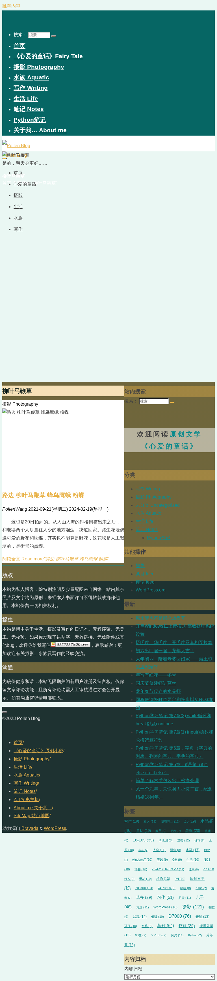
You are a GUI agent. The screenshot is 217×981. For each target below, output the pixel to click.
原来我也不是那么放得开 (160, 618)
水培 (147, 926)
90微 (140, 935)
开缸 (202, 916)
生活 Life (144, 521)
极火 (150, 821)
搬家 (194, 869)
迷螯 (183, 840)
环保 (130, 926)
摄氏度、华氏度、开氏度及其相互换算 (174, 642)
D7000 (179, 916)
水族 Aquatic (148, 513)
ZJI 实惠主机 (26, 799)
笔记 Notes (147, 529)
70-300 (144, 888)
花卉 (144, 897)
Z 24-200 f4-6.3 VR (168, 869)
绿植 (185, 888)
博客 (140, 869)
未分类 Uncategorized (158, 505)
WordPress (165, 907)
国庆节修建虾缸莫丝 (156, 683)
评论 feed (145, 582)
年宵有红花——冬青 (156, 675)
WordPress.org (151, 590)
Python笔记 (158, 537)
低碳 (157, 916)
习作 (165, 897)
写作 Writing (148, 488)
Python (195, 935)
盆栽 (140, 917)
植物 (163, 878)
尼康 (184, 897)
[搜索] (53, 36)
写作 (131, 821)
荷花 (143, 850)
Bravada (29, 828)
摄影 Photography (20, 404)
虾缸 (187, 926)
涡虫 (175, 850)
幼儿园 (166, 840)
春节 (160, 830)
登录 (140, 565)
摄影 (193, 907)
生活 (192, 859)
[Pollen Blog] (16, 145)
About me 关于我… (33, 807)
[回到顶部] (4, 712)
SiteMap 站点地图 (31, 815)
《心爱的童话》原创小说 (38, 750)
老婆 (192, 831)
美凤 (162, 859)
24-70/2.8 (166, 888)
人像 (159, 850)
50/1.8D (158, 935)
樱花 (145, 878)
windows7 (142, 859)
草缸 (165, 925)
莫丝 (142, 907)
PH (180, 878)
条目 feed (145, 573)
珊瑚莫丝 (170, 821)
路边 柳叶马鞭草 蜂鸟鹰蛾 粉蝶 (43, 495)
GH (177, 859)
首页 (18, 742)
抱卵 (176, 830)
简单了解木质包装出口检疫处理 (167, 780)
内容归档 (133, 968)
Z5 (190, 821)
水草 (192, 850)
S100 (201, 888)
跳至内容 (11, 6)
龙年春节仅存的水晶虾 (158, 691)
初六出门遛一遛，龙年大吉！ (165, 650)
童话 (143, 831)
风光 (177, 935)
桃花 (199, 840)
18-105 (143, 840)
